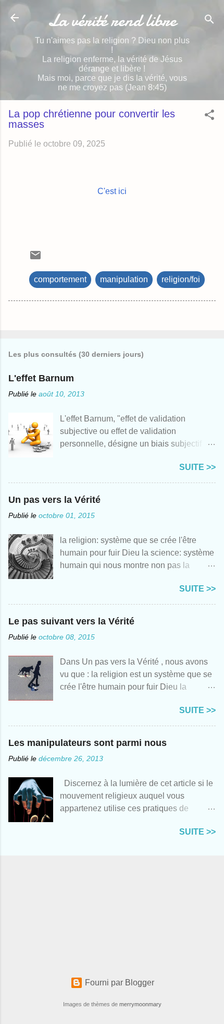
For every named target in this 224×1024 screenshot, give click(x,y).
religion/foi (180, 279)
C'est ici (112, 191)
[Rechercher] (209, 21)
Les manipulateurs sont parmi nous (87, 743)
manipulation (124, 279)
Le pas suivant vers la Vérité (71, 621)
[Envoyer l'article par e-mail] (35, 258)
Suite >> (197, 467)
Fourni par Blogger (118, 982)
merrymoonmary (140, 1004)
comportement (60, 279)
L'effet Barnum (41, 378)
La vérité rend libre (112, 20)
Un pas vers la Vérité (54, 500)
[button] (209, 117)
